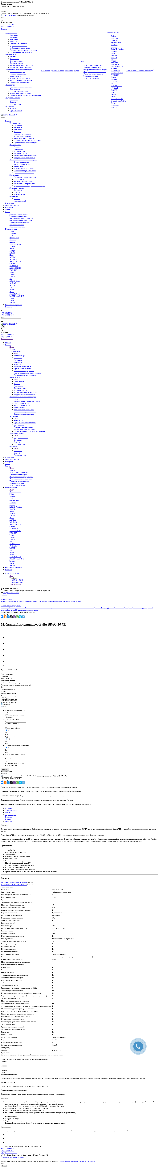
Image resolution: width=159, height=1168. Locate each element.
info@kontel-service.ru (11, 593)
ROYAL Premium (16, 244)
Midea (12, 272)
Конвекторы (18, 149)
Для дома (104, 608)
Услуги (7, 212)
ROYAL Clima (15, 281)
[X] (11, 616)
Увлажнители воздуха (22, 164)
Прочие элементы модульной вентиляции (29, 186)
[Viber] (14, 616)
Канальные (18, 130)
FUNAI (12, 274)
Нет (6, 735)
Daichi (12, 292)
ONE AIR (13, 283)
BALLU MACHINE (17, 296)
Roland (12, 298)
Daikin (12, 290)
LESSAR (13, 233)
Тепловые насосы (20, 153)
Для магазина (119, 608)
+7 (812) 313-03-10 (7, 26)
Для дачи (97, 608)
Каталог (8, 121)
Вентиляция (14, 175)
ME (11, 279)
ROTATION (14, 266)
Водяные (17, 192)
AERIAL (13, 257)
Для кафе (110, 608)
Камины (17, 147)
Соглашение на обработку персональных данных (77, 1161)
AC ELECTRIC (15, 268)
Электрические (19, 194)
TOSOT (12, 235)
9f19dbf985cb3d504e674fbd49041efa (14, 885)
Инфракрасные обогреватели (24, 158)
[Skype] (20, 616)
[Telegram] (23, 616)
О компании (9, 203)
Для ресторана (137, 608)
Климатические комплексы (24, 168)
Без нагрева (18, 190)
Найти (4, 1166)
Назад (12, 347)
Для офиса (128, 608)
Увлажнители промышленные (25, 171)
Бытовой (17, 199)
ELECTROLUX (15, 294)
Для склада (11, 610)
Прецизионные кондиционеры (25, 143)
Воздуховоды (19, 179)
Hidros (12, 255)
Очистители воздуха (21, 162)
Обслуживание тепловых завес (21, 220)
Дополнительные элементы (24, 173)
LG (11, 287)
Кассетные (18, 127)
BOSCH (12, 285)
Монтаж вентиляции (17, 227)
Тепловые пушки (20, 151)
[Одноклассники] (5, 616)
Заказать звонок (7, 339)
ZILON (12, 277)
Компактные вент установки (24, 184)
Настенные (18, 125)
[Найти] (2, 20)
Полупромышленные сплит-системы (27, 140)
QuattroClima (14, 238)
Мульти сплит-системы (22, 136)
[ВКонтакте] (2, 616)
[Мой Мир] (8, 616)
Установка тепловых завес (19, 223)
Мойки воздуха (19, 166)
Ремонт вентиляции (17, 225)
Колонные (17, 132)
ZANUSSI (13, 300)
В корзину (5, 769)
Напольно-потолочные (22, 134)
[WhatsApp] (17, 616)
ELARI (12, 246)
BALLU (12, 303)
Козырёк (8, 759)
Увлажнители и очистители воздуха (23, 160)
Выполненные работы (13, 305)
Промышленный (20, 201)
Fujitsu (12, 231)
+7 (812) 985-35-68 (7, 24)
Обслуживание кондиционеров (21, 218)
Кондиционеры (16, 123)
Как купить (9, 207)
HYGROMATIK (15, 261)
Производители (11, 229)
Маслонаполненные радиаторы (25, 155)
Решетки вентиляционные (23, 181)
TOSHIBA (13, 270)
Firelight (12, 251)
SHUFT (12, 253)
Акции (7, 210)
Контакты (8, 307)
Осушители (14, 197)
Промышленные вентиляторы (25, 177)
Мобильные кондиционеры (24, 138)
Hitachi (12, 248)
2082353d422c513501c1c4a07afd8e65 (14, 883)
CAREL (12, 264)
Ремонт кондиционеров (18, 216)
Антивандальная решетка (14, 763)
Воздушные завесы (17, 188)
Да (6, 732)
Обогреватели (15, 145)
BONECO (13, 259)
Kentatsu (13, 240)
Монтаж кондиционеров (19, 214)
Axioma (12, 242)
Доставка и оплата (12, 205)
